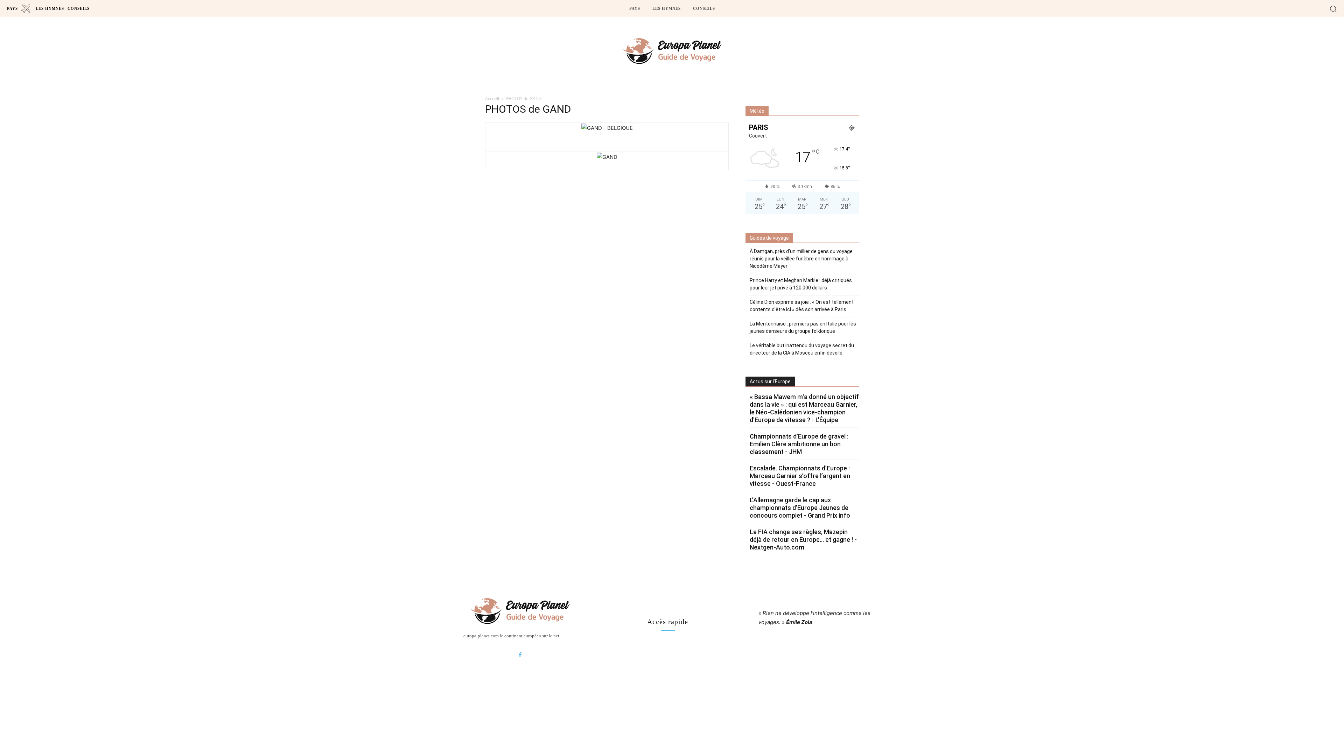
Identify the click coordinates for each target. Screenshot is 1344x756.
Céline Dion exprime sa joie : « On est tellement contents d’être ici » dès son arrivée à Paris (802, 305)
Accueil (492, 99)
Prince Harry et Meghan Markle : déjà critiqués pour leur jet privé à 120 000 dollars (801, 284)
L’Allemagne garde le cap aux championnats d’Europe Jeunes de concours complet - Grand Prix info (800, 507)
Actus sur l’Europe (770, 381)
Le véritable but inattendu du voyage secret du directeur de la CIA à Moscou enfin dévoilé (802, 349)
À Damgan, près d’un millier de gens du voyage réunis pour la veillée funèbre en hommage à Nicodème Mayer (801, 258)
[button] (1333, 8)
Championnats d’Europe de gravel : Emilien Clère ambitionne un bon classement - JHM (799, 444)
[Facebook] (520, 655)
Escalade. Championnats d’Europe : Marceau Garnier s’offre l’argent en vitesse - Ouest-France (800, 475)
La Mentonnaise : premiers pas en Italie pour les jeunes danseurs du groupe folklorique (803, 327)
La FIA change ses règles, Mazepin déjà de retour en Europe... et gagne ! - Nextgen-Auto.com (803, 539)
